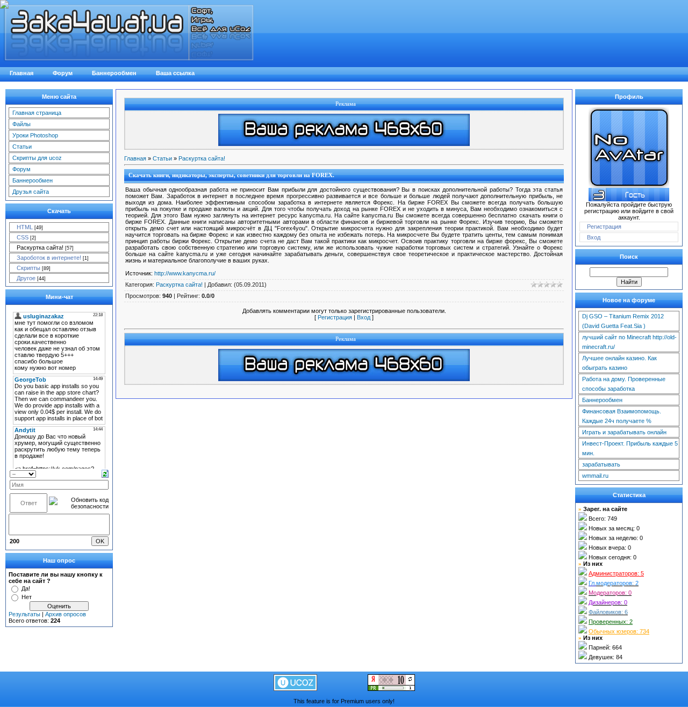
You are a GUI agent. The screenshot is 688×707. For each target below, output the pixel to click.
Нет (27, 597)
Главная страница (36, 113)
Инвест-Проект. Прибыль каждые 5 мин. (630, 448)
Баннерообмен (32, 180)
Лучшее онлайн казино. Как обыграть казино (619, 363)
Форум (21, 169)
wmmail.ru (595, 475)
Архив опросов (65, 614)
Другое (26, 278)
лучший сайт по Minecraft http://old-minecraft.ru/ (629, 342)
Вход (363, 317)
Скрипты (28, 268)
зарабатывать (601, 464)
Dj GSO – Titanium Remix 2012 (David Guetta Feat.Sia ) (623, 321)
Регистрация (335, 317)
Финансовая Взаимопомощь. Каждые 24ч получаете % (621, 416)
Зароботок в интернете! (49, 257)
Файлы (21, 124)
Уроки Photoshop (35, 135)
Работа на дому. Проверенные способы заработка (623, 384)
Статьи (22, 146)
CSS (22, 237)
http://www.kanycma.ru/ (185, 273)
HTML (25, 227)
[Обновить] (105, 473)
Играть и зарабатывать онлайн (624, 432)
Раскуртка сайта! (40, 247)
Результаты (24, 614)
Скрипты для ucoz (37, 158)
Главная (135, 158)
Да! (26, 588)
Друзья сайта (30, 191)
